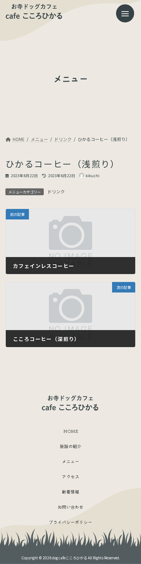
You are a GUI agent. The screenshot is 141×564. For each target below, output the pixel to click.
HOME (70, 431)
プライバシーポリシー (70, 522)
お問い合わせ (70, 507)
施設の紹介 (70, 446)
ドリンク (56, 191)
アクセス (70, 476)
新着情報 (70, 491)
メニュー (70, 461)
